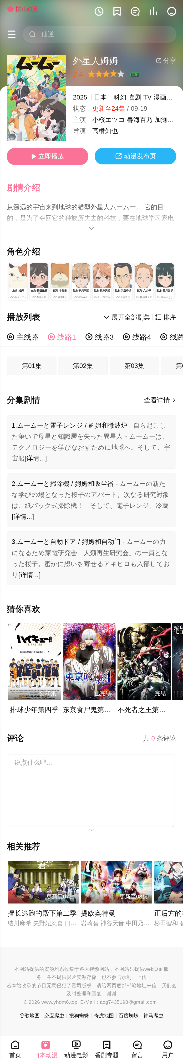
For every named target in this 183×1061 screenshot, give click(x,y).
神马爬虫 (153, 1015)
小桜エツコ (108, 119)
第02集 (83, 365)
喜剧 (134, 97)
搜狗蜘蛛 (79, 1015)
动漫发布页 (135, 156)
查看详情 (160, 400)
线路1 (62, 337)
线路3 (99, 337)
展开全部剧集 (126, 317)
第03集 (134, 365)
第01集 (32, 365)
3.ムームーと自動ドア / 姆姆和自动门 (66, 541)
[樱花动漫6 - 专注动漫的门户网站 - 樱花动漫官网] (22, 8)
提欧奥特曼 (98, 913)
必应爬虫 (54, 1015)
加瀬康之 (167, 119)
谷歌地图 (30, 1015)
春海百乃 (140, 119)
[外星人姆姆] (36, 98)
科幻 (120, 97)
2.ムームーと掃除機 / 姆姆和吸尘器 (63, 483)
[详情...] (36, 458)
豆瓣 (135, 74)
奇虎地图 (104, 1015)
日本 (100, 97)
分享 (166, 60)
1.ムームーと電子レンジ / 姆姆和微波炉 (69, 425)
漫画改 (163, 97)
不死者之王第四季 (145, 710)
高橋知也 (105, 131)
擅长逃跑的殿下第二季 (42, 913)
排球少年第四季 (34, 710)
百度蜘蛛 (129, 1015)
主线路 (23, 337)
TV (147, 97)
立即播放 (47, 156)
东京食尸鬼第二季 (90, 710)
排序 (165, 317)
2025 (80, 97)
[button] (28, 188)
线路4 (137, 337)
